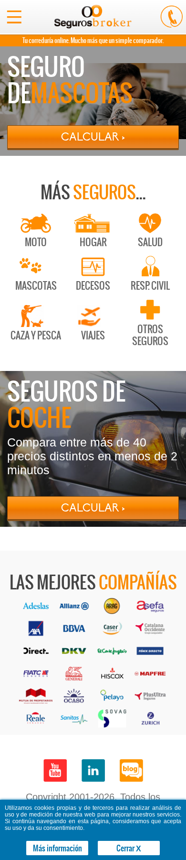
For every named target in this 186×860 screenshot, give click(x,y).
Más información (57, 848)
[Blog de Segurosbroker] (131, 771)
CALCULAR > (93, 137)
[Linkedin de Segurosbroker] (93, 771)
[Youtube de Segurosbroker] (55, 771)
